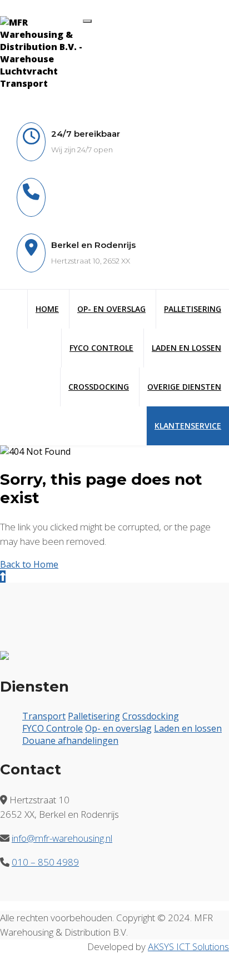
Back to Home (29, 564)
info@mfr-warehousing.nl (100, 206)
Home (47, 309)
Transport (44, 716)
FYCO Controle (101, 347)
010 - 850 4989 (81, 190)
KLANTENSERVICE (188, 425)
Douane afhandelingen (70, 740)
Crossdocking (98, 386)
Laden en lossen (186, 347)
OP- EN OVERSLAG (111, 309)
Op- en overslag (118, 728)
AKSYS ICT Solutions (188, 946)
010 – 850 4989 (45, 862)
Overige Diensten (184, 386)
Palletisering (192, 309)
